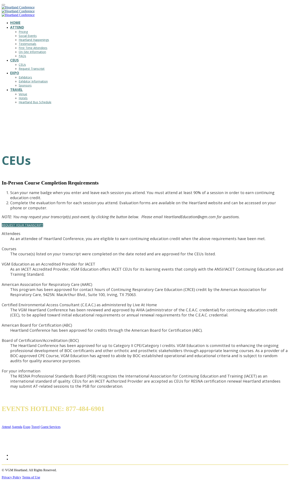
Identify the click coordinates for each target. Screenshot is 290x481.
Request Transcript (32, 69)
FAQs (22, 56)
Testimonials (27, 44)
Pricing (23, 32)
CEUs (14, 60)
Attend (17, 27)
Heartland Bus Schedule (35, 102)
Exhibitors (25, 77)
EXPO (14, 73)
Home (15, 22)
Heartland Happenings (34, 40)
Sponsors (25, 85)
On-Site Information (32, 52)
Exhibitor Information (33, 81)
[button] (22, 225)
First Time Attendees (33, 48)
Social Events (28, 36)
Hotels (23, 98)
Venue (23, 94)
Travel (16, 89)
